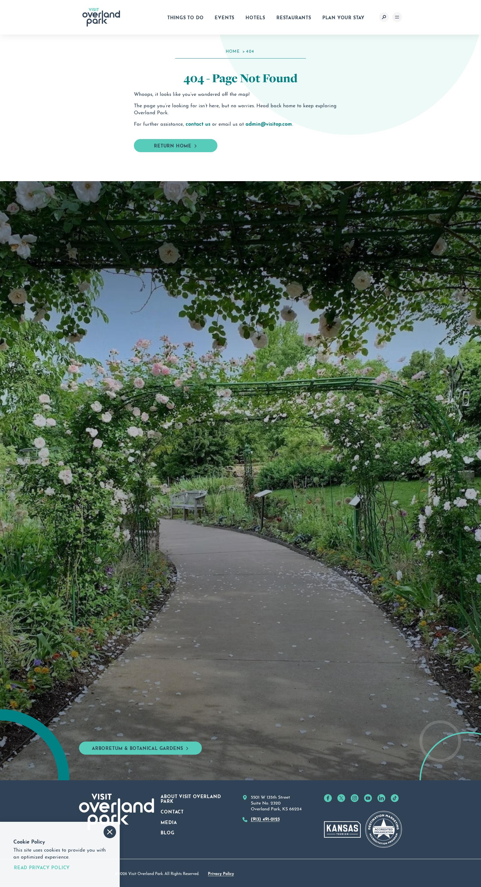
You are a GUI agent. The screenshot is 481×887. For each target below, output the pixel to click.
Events (224, 17)
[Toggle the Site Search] (384, 17)
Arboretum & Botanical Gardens (137, 747)
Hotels (255, 17)
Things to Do (185, 17)
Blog (167, 832)
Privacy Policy (221, 873)
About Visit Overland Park (191, 798)
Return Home (173, 145)
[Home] (101, 17)
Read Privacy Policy (42, 867)
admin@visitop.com (269, 123)
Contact (172, 811)
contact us (198, 123)
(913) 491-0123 (265, 818)
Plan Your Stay (343, 17)
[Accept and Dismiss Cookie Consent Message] (110, 832)
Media (169, 821)
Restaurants (293, 17)
